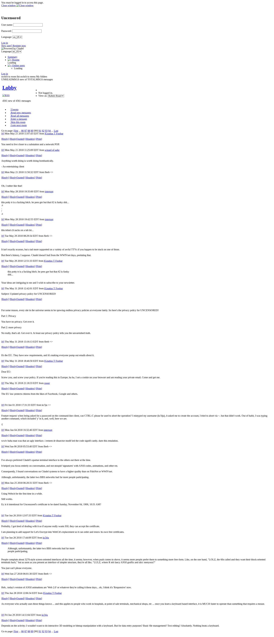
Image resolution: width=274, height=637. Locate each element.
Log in (4, 42)
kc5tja (46, 537)
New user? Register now (13, 45)
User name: (7, 24)
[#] (2, 133)
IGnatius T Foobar (54, 133)
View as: (42, 95)
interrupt (49, 191)
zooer (47, 383)
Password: (6, 31)
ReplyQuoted (17, 139)
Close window (8, 5)
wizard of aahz (52, 150)
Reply (5, 139)
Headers (30, 139)
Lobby (9, 87)
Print (39, 139)
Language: (6, 37)
